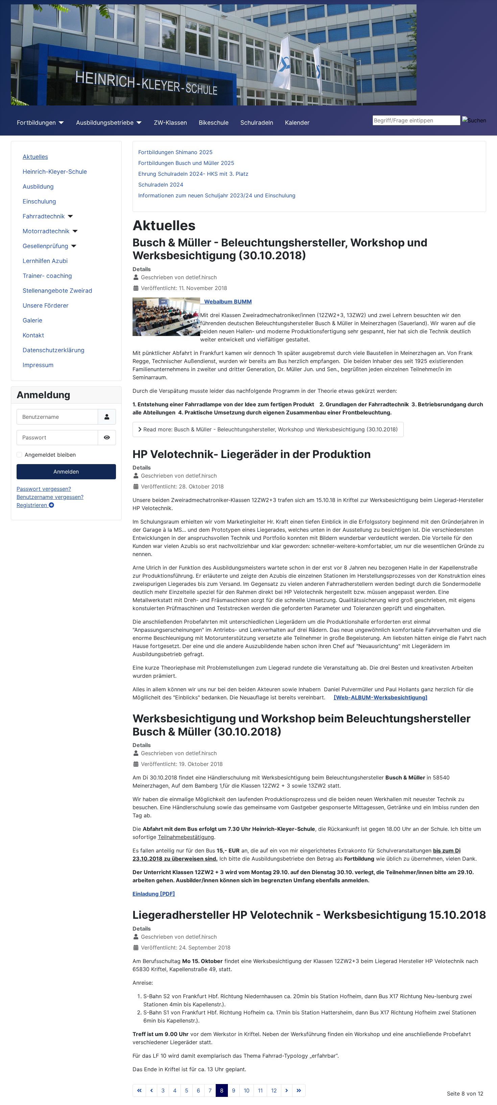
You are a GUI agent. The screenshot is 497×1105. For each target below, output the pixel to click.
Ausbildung (38, 186)
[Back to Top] (485, 1092)
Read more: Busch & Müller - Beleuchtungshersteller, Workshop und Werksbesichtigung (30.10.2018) (270, 429)
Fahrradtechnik (44, 216)
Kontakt (33, 335)
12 (274, 1090)
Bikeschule (214, 122)
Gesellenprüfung (45, 245)
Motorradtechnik (46, 231)
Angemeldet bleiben (50, 454)
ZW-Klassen (170, 122)
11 (260, 1090)
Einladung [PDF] (154, 893)
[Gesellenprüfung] (72, 246)
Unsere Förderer (46, 305)
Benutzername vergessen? (50, 497)
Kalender (297, 122)
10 (247, 1090)
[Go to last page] (299, 1090)
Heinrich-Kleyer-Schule (55, 171)
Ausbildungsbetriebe (105, 122)
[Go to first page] (139, 1090)
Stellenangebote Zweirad (57, 290)
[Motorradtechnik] (74, 231)
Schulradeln (256, 122)
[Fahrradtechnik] (69, 216)
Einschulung (39, 201)
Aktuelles (35, 156)
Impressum (38, 364)
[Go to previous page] (151, 1090)
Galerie (32, 320)
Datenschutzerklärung (54, 350)
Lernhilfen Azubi (45, 260)
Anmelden (66, 471)
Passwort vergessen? (44, 488)
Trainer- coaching (47, 275)
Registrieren (33, 505)
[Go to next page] (286, 1090)
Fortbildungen (36, 122)
